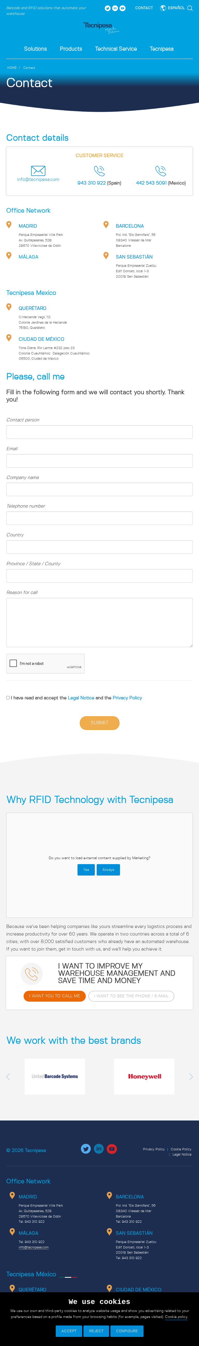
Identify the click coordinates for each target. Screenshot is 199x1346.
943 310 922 (91, 183)
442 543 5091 (151, 183)
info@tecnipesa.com (38, 179)
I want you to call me (54, 996)
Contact (144, 8)
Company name (22, 477)
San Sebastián (134, 257)
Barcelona (130, 226)
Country (14, 535)
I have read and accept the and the (76, 698)
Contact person (22, 420)
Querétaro (32, 308)
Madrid (28, 226)
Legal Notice (82, 698)
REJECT (96, 1331)
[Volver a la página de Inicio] (101, 28)
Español (176, 8)
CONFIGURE (127, 1331)
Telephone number (25, 506)
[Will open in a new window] (107, 8)
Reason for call (21, 592)
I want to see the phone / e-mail (131, 996)
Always (108, 870)
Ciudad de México (41, 339)
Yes (86, 870)
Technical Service (116, 49)
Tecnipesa (162, 49)
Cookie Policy (181, 1149)
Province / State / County (33, 564)
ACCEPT (68, 1331)
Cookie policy (176, 1317)
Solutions (35, 49)
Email (11, 449)
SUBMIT (100, 723)
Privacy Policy (127, 698)
